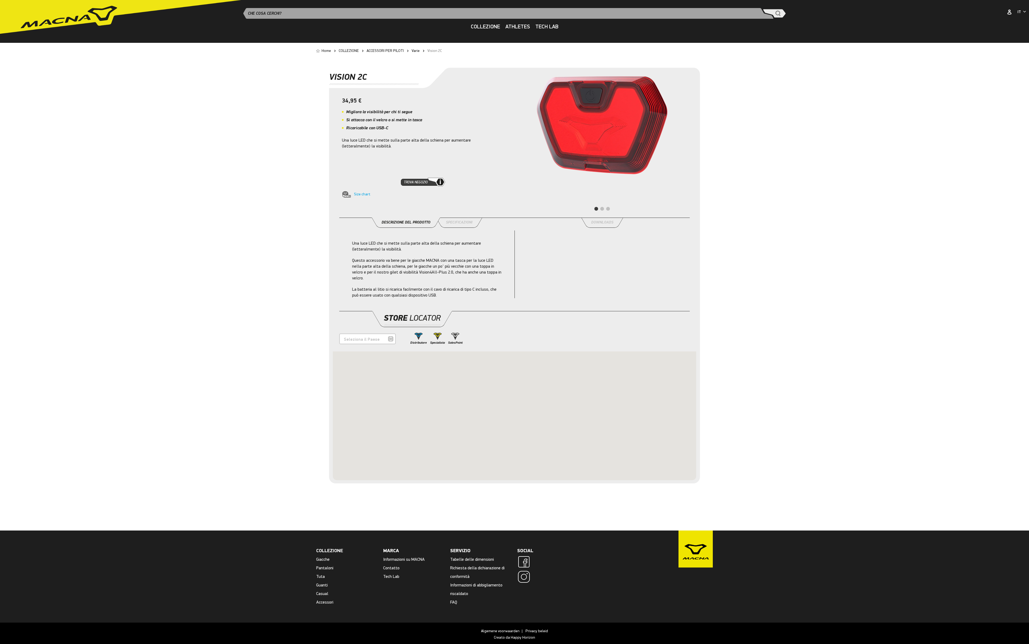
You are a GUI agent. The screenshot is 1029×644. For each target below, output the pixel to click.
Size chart (362, 194)
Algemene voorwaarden (500, 631)
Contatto (391, 567)
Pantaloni (324, 567)
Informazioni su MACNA (404, 559)
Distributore (418, 343)
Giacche (323, 559)
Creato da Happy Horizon (514, 637)
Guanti (322, 585)
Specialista (437, 343)
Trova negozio (416, 182)
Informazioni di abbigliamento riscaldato (476, 589)
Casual (322, 593)
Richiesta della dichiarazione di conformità (477, 572)
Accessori (324, 602)
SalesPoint (455, 343)
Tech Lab (546, 26)
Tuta (320, 576)
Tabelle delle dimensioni (472, 559)
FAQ (453, 602)
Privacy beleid (536, 631)
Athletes (517, 26)
